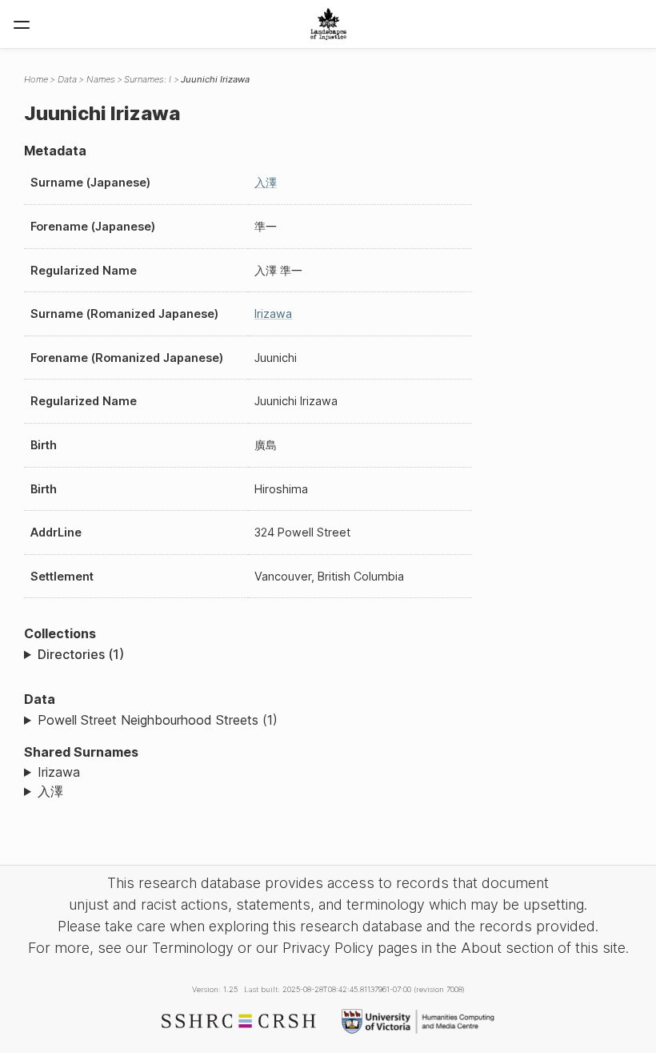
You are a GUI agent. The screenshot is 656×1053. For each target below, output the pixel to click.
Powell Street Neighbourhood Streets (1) (158, 720)
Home (36, 79)
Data (67, 79)
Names (100, 79)
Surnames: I (147, 79)
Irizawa (273, 313)
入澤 (265, 182)
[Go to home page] (328, 24)
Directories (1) (81, 654)
